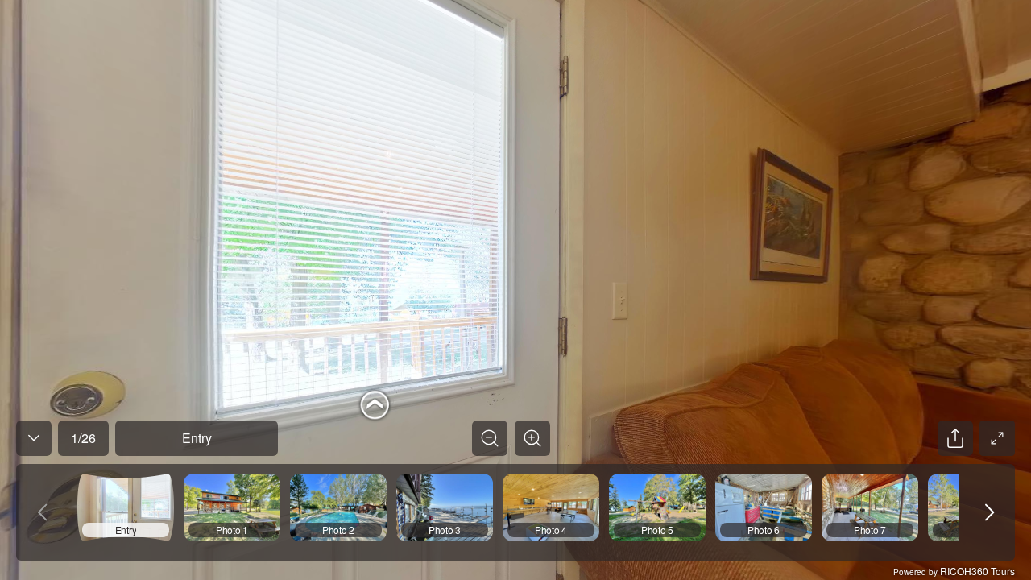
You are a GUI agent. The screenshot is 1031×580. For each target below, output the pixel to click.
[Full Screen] (997, 438)
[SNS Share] (955, 438)
